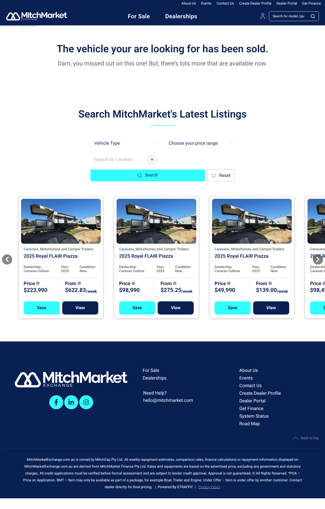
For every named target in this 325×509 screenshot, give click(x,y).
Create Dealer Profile (255, 4)
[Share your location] (152, 159)
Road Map (249, 423)
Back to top (310, 438)
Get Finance (311, 4)
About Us (189, 4)
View (80, 307)
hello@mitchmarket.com (168, 400)
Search (151, 175)
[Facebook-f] (56, 402)
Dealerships (155, 378)
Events (206, 4)
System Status (254, 416)
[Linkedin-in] (71, 402)
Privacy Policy (209, 487)
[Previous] (7, 259)
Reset (225, 175)
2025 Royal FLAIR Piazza (51, 256)
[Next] (318, 259)
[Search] (313, 16)
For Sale (151, 370)
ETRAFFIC (186, 487)
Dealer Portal (287, 4)
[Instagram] (86, 402)
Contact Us (225, 4)
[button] (42, 308)
